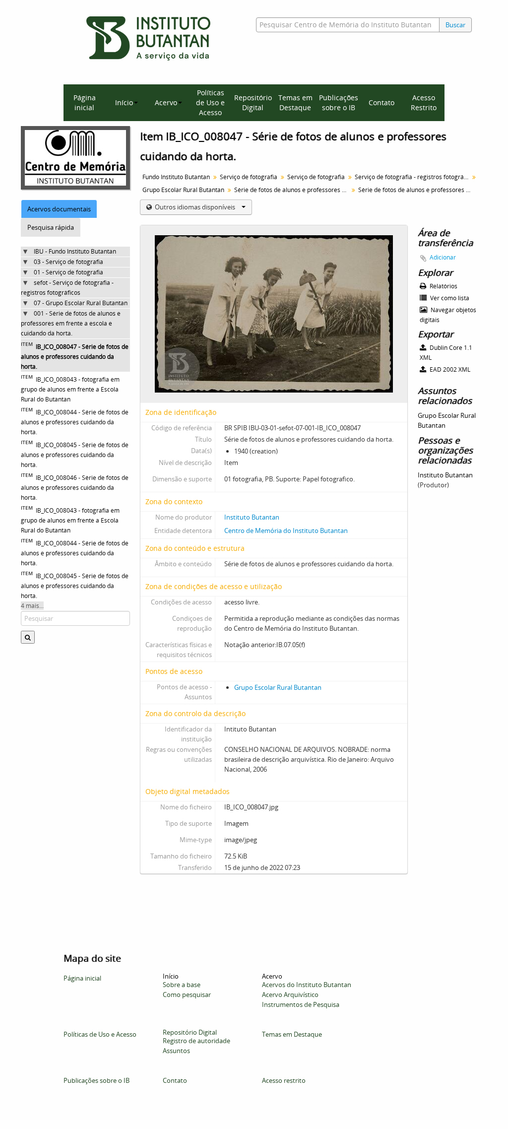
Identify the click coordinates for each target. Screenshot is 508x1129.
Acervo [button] (166, 102)
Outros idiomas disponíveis (195, 206)
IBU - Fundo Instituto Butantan (75, 251)
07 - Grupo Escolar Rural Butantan (80, 303)
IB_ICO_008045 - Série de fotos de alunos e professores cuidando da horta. (74, 455)
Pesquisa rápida (50, 227)
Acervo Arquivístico (290, 994)
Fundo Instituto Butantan (176, 177)
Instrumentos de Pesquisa (300, 1004)
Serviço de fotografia (248, 177)
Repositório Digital (253, 102)
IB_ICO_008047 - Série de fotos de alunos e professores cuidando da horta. (74, 356)
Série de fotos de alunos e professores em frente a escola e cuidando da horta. (292, 190)
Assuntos (176, 1050)
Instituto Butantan (251, 517)
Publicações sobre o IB (338, 102)
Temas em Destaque (295, 102)
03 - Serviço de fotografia (68, 262)
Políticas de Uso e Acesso (210, 102)
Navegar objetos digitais (448, 315)
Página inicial (84, 102)
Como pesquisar (187, 994)
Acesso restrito (284, 1080)
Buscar (455, 24)
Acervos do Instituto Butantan (306, 984)
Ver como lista (449, 298)
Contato (381, 102)
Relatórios (442, 286)
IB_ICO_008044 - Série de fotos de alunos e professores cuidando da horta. (74, 422)
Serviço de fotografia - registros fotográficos (413, 177)
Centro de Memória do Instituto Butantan (286, 530)
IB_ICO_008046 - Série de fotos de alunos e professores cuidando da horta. (74, 487)
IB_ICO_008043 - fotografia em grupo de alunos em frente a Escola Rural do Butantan (70, 389)
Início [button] (124, 102)
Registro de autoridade (196, 1040)
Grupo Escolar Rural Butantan (183, 190)
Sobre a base (181, 984)
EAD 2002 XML (449, 369)
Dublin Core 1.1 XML (446, 352)
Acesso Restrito (424, 102)
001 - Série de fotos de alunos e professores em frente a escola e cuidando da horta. (71, 323)
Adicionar (443, 257)
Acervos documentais (59, 208)
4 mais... (32, 605)
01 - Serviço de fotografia (68, 272)
